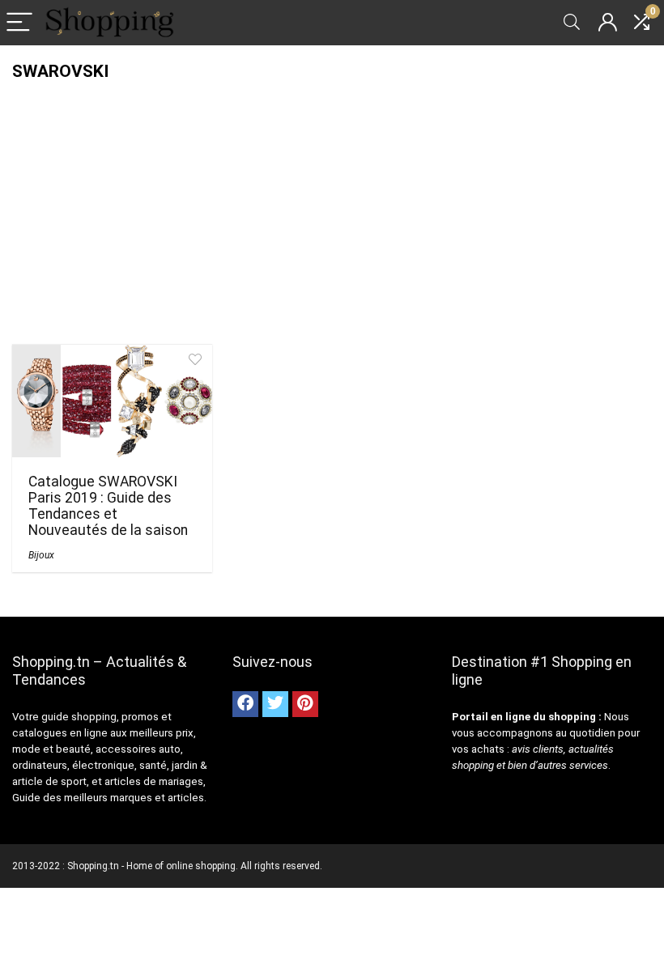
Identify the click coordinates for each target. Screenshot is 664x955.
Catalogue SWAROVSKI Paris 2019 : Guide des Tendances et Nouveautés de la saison (108, 505)
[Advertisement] (332, 202)
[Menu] (19, 23)
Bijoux (41, 555)
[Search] (571, 23)
